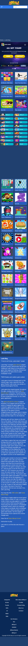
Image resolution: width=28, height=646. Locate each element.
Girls (21, 122)
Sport (7, 125)
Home (1, 40)
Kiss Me (3, 110)
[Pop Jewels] (21, 107)
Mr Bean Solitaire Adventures (10, 271)
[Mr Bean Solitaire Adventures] (7, 269)
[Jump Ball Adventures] (20, 215)
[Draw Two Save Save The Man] (21, 80)
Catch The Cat (19, 190)
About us (21, 608)
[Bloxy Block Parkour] (20, 242)
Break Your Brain (6, 339)
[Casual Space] (7, 242)
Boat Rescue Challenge (21, 312)
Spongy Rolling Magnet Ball (9, 258)
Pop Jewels (18, 110)
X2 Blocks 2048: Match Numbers (7, 83)
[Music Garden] (20, 228)
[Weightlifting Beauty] (20, 296)
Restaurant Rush (19, 285)
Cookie (21, 602)
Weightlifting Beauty (20, 298)
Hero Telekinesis (6, 217)
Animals (22, 140)
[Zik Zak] (20, 201)
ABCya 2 (8, 114)
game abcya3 (17, 365)
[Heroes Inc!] (20, 255)
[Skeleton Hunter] (7, 323)
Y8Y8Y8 (14, 627)
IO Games (8, 140)
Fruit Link (4, 285)
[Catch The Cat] (20, 188)
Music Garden (19, 231)
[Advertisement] (14, 24)
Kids (7, 136)
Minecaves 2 (5, 203)
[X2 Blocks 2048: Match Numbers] (7, 80)
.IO (7, 610)
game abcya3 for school (11, 402)
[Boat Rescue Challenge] (20, 309)
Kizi (14, 621)
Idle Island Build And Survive (9, 352)
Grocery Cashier (6, 190)
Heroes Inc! (18, 258)
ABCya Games (14, 630)
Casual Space (5, 244)
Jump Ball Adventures (21, 217)
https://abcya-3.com (14, 518)
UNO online (15, 493)
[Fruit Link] (7, 282)
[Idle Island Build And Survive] (7, 350)
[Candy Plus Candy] (21, 94)
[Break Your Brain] (7, 337)
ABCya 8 (8, 122)
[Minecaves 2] (7, 201)
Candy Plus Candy (20, 96)
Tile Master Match (7, 231)
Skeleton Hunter (6, 325)
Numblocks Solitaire (7, 312)
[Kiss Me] (7, 107)
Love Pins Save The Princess (7, 96)
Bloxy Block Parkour (20, 244)
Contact (21, 610)
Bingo (7, 129)
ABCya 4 (22, 114)
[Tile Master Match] (7, 228)
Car (20, 136)
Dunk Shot (18, 271)
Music (21, 125)
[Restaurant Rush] (20, 282)
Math (7, 144)
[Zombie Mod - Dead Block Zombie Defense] (7, 296)
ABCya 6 (22, 118)
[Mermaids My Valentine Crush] (20, 337)
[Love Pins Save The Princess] (7, 94)
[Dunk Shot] (20, 269)
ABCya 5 (8, 118)
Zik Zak (17, 203)
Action (21, 129)
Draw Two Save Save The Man (21, 83)
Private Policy (21, 605)
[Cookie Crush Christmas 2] (20, 323)
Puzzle (21, 144)
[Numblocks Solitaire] (7, 309)
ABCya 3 (14, 624)
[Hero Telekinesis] (7, 215)
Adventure (8, 133)
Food (21, 133)
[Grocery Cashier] (7, 188)
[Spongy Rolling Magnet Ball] (7, 255)
